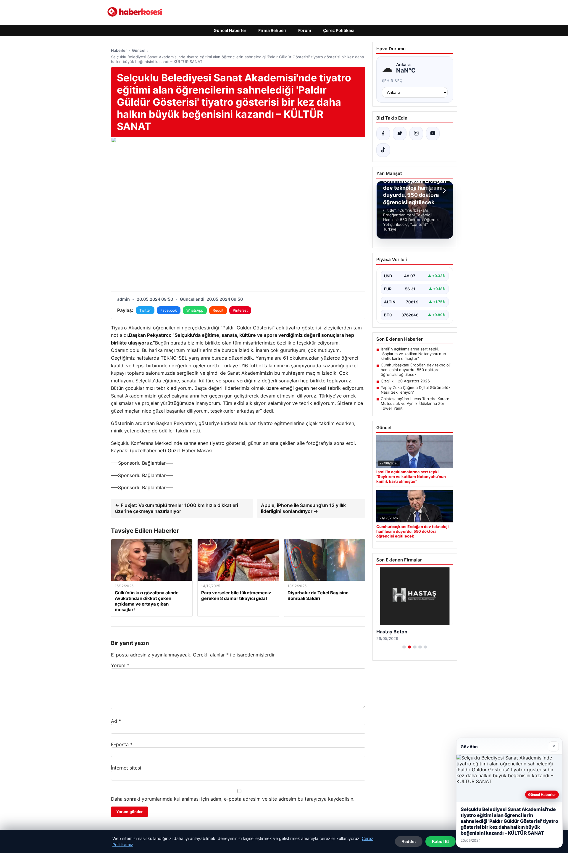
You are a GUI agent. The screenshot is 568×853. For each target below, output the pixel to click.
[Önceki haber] (431, 191)
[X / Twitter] (399, 133)
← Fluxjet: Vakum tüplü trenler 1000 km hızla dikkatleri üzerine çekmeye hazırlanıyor (176, 508)
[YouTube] (433, 133)
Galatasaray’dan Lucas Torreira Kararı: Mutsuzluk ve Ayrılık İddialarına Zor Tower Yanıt (415, 403)
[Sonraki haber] (443, 191)
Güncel (138, 50)
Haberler (119, 50)
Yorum (120, 665)
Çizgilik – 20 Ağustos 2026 (405, 381)
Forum (304, 30)
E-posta (122, 744)
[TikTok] (383, 150)
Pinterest (240, 310)
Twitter (145, 310)
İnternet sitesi (126, 768)
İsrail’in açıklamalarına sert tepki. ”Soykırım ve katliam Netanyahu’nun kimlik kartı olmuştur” (413, 354)
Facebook (168, 310)
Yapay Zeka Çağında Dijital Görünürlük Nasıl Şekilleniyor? (416, 390)
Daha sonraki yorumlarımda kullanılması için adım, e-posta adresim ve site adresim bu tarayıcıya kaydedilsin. (232, 799)
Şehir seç (392, 80)
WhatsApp (194, 310)
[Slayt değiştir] (404, 647)
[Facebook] (383, 133)
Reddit (218, 310)
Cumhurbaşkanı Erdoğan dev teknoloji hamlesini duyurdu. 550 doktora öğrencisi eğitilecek (416, 370)
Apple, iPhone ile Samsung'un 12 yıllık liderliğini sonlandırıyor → (303, 508)
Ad (116, 721)
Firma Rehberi (272, 30)
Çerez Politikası (338, 30)
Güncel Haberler (230, 30)
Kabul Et (440, 841)
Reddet (408, 841)
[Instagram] (416, 133)
